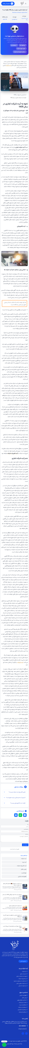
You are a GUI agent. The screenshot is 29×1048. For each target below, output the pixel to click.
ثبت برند (24, 862)
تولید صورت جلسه (21, 48)
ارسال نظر (25, 845)
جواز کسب (23, 873)
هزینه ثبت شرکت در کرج (22, 976)
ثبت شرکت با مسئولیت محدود (20, 981)
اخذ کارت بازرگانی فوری (22, 1000)
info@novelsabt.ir (22, 1029)
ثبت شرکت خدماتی (23, 985)
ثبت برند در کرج (23, 974)
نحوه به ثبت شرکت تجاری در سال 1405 (18, 97)
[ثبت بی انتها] (22, 3)
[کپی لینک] (16, 815)
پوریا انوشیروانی (10, 1043)
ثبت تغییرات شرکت (21, 866)
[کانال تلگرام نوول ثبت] (23, 1033)
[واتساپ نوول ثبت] (26, 1033)
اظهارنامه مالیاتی (22, 876)
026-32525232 (22, 1026)
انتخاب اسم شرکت (23, 1002)
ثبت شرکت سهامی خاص (21, 983)
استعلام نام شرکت (23, 1012)
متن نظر (27, 834)
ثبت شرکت (8, 65)
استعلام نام (13, 45)
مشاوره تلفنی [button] (23, 961)
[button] (26, 3)
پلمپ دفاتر (23, 869)
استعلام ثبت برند (23, 1005)
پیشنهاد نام (22, 45)
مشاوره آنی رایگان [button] (6, 3)
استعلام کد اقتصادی (22, 1009)
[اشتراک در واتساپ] (20, 815)
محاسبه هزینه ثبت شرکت (19, 52)
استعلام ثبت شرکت (22, 1007)
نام (27, 824)
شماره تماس (26, 829)
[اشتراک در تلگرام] (25, 815)
